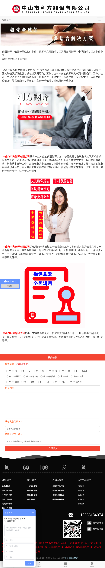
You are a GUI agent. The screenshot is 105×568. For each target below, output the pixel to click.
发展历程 (81, 495)
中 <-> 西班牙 (81, 371)
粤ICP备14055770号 (71, 558)
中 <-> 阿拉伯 (49, 376)
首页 (4, 59)
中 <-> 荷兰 (29, 382)
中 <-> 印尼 (60, 382)
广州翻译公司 (76, 543)
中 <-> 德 (66, 371)
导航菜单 (6, 20)
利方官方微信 (98, 523)
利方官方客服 (98, 529)
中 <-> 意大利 (32, 376)
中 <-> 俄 (64, 376)
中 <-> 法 (53, 371)
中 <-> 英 (13, 371)
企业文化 (81, 491)
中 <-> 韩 (40, 371)
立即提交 (53, 448)
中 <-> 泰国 (14, 382)
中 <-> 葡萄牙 (15, 376)
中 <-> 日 (26, 371)
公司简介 (81, 486)
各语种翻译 (22, 59)
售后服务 (81, 499)
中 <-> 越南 (79, 376)
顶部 (92, 566)
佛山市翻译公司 (52, 547)
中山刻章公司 (68, 547)
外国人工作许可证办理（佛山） (53, 543)
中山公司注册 (91, 543)
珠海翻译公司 (82, 547)
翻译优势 (81, 504)
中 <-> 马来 (44, 382)
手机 (39, 566)
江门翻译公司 (36, 547)
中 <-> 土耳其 (76, 382)
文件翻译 (12, 59)
